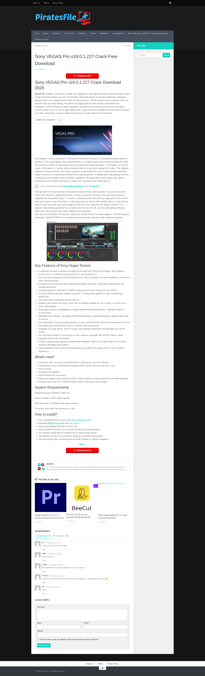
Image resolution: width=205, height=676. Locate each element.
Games (93, 33)
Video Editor (41, 46)
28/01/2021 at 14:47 (54, 542)
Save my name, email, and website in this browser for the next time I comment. (69, 639)
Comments (44, 536)
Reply (44, 549)
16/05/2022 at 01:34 (54, 587)
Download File (84, 76)
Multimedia (104, 33)
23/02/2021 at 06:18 (55, 553)
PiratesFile (94, 186)
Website (40, 631)
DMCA (46, 3)
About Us (36, 3)
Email (86, 623)
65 (129, 46)
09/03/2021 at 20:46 (56, 565)
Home (37, 33)
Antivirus (56, 33)
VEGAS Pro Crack (56, 423)
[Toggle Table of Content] (58, 120)
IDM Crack (74, 423)
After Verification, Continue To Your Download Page (147, 33)
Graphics (81, 33)
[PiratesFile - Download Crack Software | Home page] (63, 18)
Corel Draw (69, 33)
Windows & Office (42, 39)
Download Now (119, 33)
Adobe (45, 33)
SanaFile (41, 69)
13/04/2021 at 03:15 (58, 576)
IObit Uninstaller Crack (81, 420)
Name (39, 623)
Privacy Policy (57, 3)
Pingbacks (62, 536)
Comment (41, 607)
